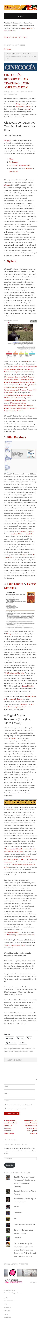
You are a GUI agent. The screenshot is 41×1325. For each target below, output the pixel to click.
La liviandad (18, 1212)
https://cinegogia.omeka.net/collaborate (20, 935)
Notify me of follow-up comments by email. (19, 1105)
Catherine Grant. (10, 31)
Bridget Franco (21, 104)
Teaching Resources (10, 94)
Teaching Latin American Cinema (23, 1051)
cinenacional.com (27, 531)
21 (28, 54)
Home (13, 54)
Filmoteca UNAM (16, 534)
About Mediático (9, 1301)
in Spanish (19, 699)
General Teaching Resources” (15, 945)
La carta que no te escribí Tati (24, 1224)
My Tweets (7, 49)
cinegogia (11, 1049)
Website (6, 1101)
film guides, (11, 634)
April (24, 54)
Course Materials (24, 165)
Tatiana (16, 1206)
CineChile (29, 534)
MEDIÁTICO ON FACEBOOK (15, 37)
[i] (9, 148)
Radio (6, 1314)
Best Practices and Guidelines (15, 673)
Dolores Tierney (27, 28)
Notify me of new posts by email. (16, 1109)
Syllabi (11, 159)
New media (7, 1311)
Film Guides (13, 165)
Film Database (13, 162)
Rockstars (17, 1238)
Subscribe (9, 1165)
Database (17, 1049)
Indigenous (23, 704)
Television (7, 1307)
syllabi (26, 361)
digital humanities (26, 1049)
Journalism (7, 1317)
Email (6, 1094)
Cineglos (29, 168)
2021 (19, 54)
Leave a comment (26, 92)
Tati (15, 1218)
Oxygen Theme (16, 1293)
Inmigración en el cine (12, 395)
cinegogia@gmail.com (11, 932)
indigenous (25, 555)
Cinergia (7, 185)
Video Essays (13, 171)
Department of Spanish (23, 106)
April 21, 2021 (14, 92)
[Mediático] (20, 7)
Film (5, 1304)
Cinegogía (27, 109)
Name (6, 1086)
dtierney (6, 92)
